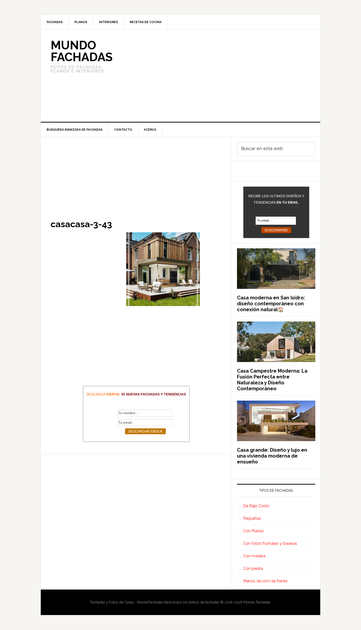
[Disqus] (136, 515)
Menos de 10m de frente (265, 581)
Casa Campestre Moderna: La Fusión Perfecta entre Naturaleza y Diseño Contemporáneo (272, 380)
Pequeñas (252, 518)
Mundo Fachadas (81, 51)
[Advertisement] (217, 75)
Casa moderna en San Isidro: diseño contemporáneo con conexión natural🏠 (271, 303)
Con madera (254, 556)
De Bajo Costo (256, 506)
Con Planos (253, 531)
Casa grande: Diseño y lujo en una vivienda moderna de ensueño (272, 456)
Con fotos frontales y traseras (270, 543)
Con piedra (253, 568)
